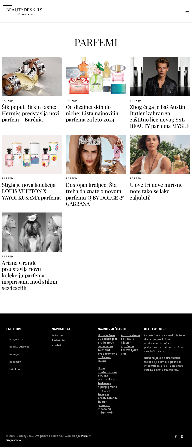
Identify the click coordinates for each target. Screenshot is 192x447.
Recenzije (15, 362)
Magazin (14, 339)
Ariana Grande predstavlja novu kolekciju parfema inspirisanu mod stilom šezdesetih (29, 275)
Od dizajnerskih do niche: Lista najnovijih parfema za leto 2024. (92, 113)
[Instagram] (181, 436)
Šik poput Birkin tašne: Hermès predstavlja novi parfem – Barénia (30, 113)
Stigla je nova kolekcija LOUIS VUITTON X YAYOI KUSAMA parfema (31, 191)
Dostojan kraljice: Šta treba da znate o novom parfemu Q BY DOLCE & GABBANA (95, 194)
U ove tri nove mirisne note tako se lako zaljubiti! (156, 191)
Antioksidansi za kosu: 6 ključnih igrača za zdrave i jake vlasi (130, 344)
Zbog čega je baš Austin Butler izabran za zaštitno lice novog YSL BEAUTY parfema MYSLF (159, 116)
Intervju (14, 354)
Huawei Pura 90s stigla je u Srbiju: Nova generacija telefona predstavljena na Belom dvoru (107, 348)
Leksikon (14, 369)
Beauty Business (19, 346)
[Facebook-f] (175, 436)
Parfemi (8, 100)
